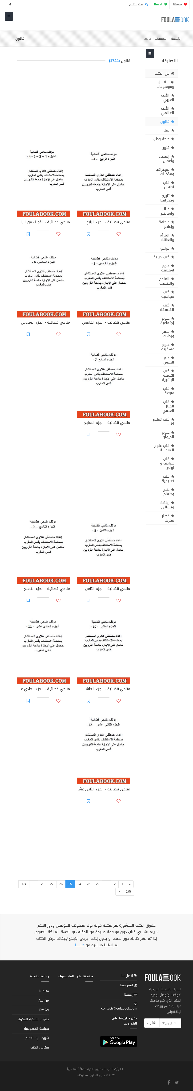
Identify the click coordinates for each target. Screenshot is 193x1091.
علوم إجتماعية (167, 320)
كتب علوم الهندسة (164, 448)
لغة (166, 130)
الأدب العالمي (167, 110)
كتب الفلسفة (167, 307)
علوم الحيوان (168, 435)
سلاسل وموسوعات (165, 84)
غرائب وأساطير (167, 211)
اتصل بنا (127, 976)
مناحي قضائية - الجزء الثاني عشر (103, 790)
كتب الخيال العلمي (168, 406)
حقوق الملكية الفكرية (33, 1019)
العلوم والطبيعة (166, 281)
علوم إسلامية (167, 268)
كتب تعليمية (168, 478)
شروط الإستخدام (37, 1038)
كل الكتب (161, 73)
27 (51, 884)
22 (97, 884)
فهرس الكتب (39, 1047)
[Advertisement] (73, 104)
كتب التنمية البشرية (168, 375)
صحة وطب (161, 139)
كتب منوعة (168, 391)
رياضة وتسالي (167, 505)
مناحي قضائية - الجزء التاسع (47, 589)
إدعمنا (129, 994)
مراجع (164, 248)
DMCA (44, 1010)
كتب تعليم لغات (163, 421)
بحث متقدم (136, 4)
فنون (165, 147)
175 (128, 891)
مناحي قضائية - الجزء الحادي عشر (43, 689)
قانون (164, 121)
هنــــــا (79, 945)
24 (79, 884)
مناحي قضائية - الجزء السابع (107, 423)
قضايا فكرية (167, 518)
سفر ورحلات (168, 334)
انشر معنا (127, 985)
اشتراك (152, 1023)
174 (23, 884)
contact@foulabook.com (119, 1008)
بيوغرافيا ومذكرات (165, 172)
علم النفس (168, 360)
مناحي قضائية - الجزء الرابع (108, 223)
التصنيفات (161, 38)
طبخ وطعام (168, 492)
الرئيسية (176, 38)
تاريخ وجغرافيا (167, 198)
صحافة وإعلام (166, 224)
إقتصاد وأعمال (166, 158)
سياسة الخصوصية (36, 1028)
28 (42, 884)
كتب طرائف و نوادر (167, 463)
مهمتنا (178, 4)
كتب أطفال (168, 185)
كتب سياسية (167, 294)
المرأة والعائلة (167, 237)
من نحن (43, 1000)
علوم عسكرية (167, 347)
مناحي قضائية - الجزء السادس (45, 323)
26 (61, 884)
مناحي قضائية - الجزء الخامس (106, 323)
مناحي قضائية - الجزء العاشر (107, 689)
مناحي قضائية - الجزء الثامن (107, 589)
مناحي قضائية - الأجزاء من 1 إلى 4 (43, 223)
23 (88, 884)
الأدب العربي (167, 97)
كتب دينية (161, 257)
